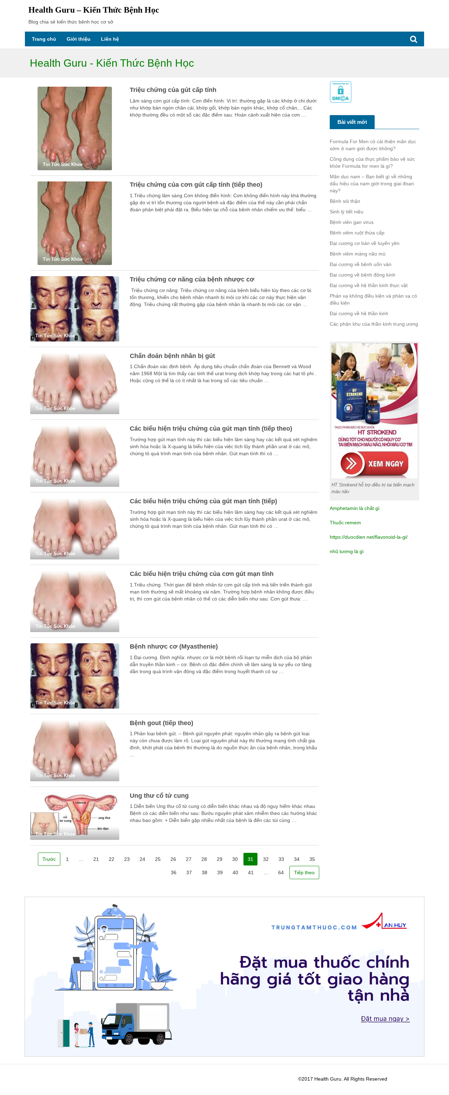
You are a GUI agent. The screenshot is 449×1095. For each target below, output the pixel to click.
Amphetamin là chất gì (355, 508)
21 (96, 859)
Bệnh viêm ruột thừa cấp (357, 232)
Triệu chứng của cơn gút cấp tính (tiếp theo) (196, 184)
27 (189, 859)
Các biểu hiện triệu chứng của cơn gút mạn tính (202, 573)
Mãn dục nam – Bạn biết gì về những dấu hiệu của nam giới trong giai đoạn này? (372, 183)
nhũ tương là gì (347, 551)
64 (281, 872)
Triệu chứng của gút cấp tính (173, 89)
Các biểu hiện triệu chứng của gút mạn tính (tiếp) (203, 501)
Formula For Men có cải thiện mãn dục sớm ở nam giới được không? (373, 145)
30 (235, 859)
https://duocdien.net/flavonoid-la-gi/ (369, 537)
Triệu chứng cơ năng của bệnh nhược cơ (192, 279)
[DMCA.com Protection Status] (340, 91)
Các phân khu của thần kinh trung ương (374, 324)
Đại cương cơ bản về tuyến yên (365, 243)
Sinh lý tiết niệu (346, 211)
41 (251, 872)
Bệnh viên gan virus (352, 222)
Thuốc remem (345, 522)
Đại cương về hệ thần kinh (359, 313)
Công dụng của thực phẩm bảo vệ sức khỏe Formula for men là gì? (372, 162)
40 (235, 872)
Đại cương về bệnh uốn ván (360, 264)
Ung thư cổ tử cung (159, 795)
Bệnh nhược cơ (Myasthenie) (174, 646)
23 (127, 859)
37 (189, 872)
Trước (49, 859)
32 (266, 859)
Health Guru (327, 1079)
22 (111, 859)
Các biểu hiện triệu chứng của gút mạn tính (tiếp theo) (211, 428)
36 (173, 872)
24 (142, 859)
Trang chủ (44, 39)
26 (173, 859)
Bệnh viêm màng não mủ (358, 254)
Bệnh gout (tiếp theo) (161, 722)
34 (297, 859)
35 (312, 859)
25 (158, 859)
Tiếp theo (304, 872)
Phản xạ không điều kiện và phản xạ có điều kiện (373, 299)
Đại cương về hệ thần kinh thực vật (369, 285)
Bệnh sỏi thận (345, 201)
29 (219, 859)
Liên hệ (110, 39)
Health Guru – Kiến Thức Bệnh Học (93, 9)
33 (281, 859)
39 (220, 872)
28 (204, 859)
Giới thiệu (79, 39)
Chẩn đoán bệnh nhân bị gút (172, 355)
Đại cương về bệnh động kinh (362, 275)
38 (204, 872)
